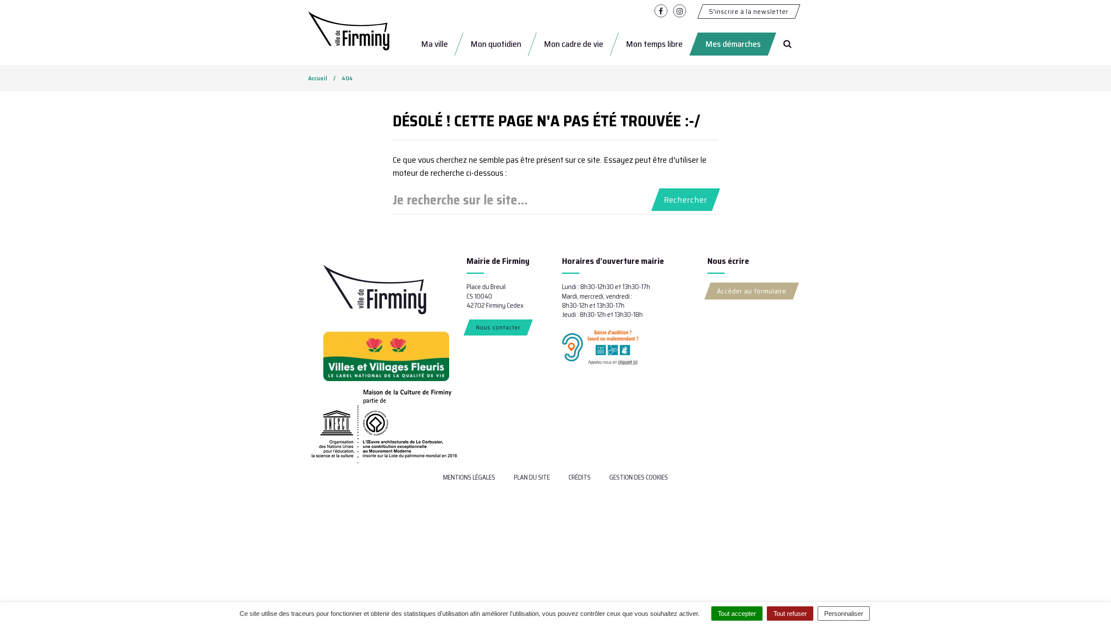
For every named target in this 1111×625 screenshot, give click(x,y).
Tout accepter (737, 613)
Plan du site (532, 477)
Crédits (580, 477)
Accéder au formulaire (751, 291)
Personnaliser (843, 613)
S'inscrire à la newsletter (749, 11)
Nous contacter (498, 327)
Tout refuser (790, 613)
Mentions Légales (469, 477)
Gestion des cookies (638, 477)
